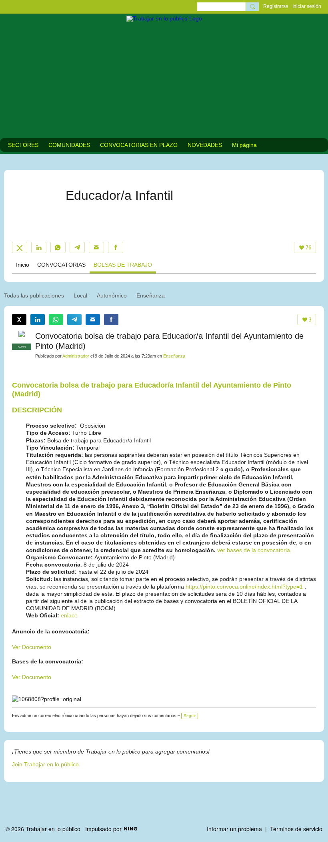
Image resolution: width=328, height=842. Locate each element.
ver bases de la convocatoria (253, 550)
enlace (69, 615)
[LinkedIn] (38, 247)
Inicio (22, 264)
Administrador (75, 356)
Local (80, 295)
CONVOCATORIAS (61, 264)
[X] (19, 247)
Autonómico (112, 295)
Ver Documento (31, 647)
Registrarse (275, 6)
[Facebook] (115, 247)
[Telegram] (77, 247)
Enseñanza (150, 295)
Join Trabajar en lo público (45, 764)
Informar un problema (234, 829)
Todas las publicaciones (34, 295)
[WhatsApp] (58, 247)
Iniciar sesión (306, 6)
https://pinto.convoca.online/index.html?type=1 (244, 586)
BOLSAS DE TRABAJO (123, 264)
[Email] (96, 247)
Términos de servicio (296, 829)
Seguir (190, 715)
